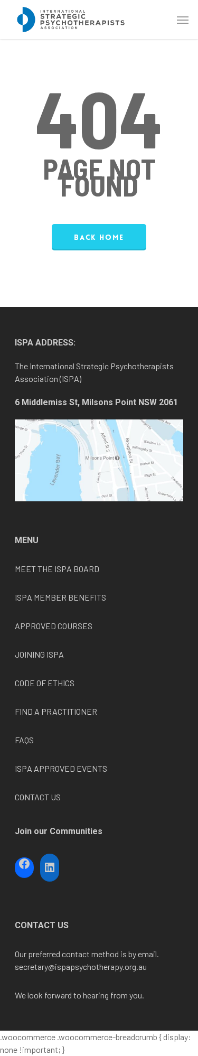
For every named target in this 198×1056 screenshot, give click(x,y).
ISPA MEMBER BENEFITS (60, 597)
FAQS (24, 740)
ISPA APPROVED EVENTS (61, 768)
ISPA (63, 569)
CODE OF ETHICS (44, 683)
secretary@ (35, 966)
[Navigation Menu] (182, 19)
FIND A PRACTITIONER (56, 711)
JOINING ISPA (39, 654)
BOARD (85, 569)
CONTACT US (38, 797)
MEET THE (34, 569)
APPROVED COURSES (53, 626)
